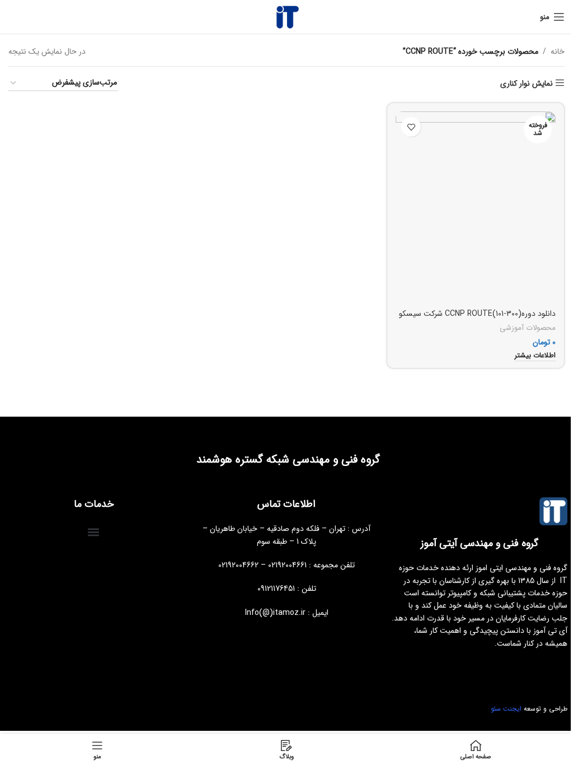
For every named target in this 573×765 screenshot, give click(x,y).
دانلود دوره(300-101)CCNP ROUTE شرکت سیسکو (477, 313)
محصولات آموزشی (528, 328)
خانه (558, 51)
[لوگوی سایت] (286, 16)
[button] (93, 532)
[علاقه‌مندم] (411, 127)
